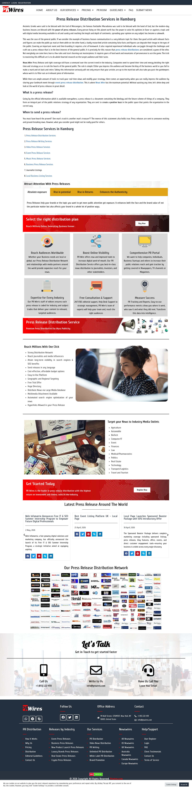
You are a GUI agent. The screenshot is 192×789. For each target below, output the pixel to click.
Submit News (144, 10)
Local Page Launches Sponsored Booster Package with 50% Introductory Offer (96, 517)
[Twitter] (70, 717)
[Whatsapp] (26, 719)
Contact (6, 3)
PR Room (102, 10)
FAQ (131, 10)
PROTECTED (98, 774)
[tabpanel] (96, 205)
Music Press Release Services (38, 158)
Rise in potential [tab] (62, 192)
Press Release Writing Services (39, 141)
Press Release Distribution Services (41, 135)
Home (39, 10)
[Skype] (39, 719)
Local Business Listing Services (39, 176)
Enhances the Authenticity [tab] (113, 192)
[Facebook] (63, 717)
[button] (27, 534)
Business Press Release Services (39, 164)
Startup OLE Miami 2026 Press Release (143, 516)
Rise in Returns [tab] (85, 192)
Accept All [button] (184, 784)
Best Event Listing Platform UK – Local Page (46, 517)
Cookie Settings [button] (171, 784)
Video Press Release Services (38, 147)
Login (14, 3)
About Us (51, 10)
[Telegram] (33, 719)
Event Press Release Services (38, 153)
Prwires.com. (116, 778)
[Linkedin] (76, 717)
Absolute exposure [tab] (37, 192)
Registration (24, 3)
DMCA (91, 774)
